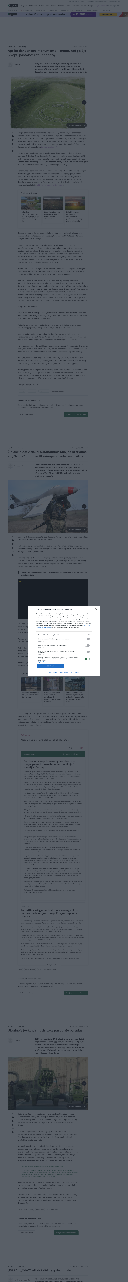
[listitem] (64, 635)
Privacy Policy (75, 672)
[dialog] (64, 641)
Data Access (64, 672)
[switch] (87, 639)
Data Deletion (53, 672)
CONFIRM (50, 666)
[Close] (96, 609)
